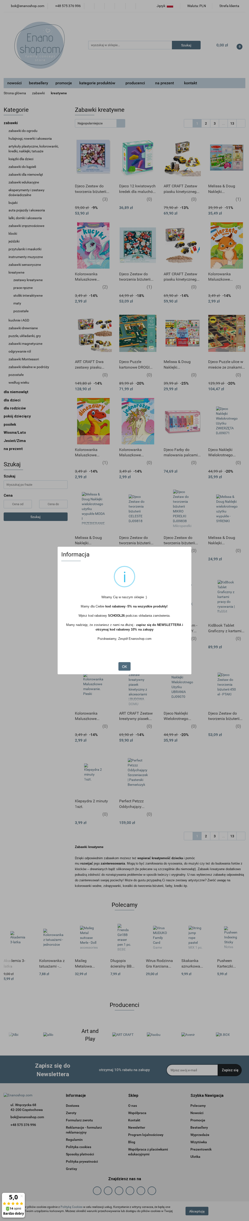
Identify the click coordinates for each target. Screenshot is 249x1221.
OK (124, 666)
